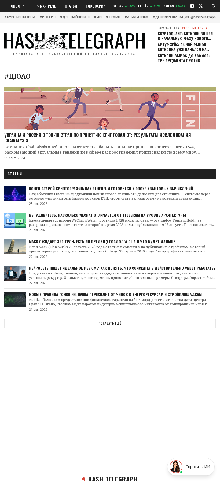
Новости (17, 6)
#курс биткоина (19, 17)
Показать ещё (109, 323)
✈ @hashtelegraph (201, 17)
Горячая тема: (183, 28)
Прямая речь (44, 6)
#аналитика (136, 17)
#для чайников (75, 17)
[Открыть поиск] (213, 6)
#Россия (47, 17)
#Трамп (113, 17)
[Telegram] (192, 6)
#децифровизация (171, 17)
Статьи (71, 6)
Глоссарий (96, 6)
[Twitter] (201, 6)
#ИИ (98, 17)
